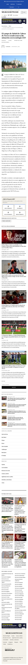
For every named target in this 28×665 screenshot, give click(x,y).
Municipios (4, 452)
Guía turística (5, 434)
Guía (8, 4)
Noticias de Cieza (5, 587)
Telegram (16, 642)
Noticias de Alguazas (19, 593)
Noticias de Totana (5, 597)
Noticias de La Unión (6, 616)
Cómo (3, 483)
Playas (3, 440)
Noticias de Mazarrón (6, 586)
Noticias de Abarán (19, 582)
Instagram (11, 642)
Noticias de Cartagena (6, 577)
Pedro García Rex (6, 221)
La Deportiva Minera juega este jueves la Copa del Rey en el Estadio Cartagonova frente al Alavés (13, 367)
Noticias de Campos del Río (20, 610)
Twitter (4, 644)
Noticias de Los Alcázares (20, 573)
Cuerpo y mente (5, 473)
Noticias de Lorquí (18, 597)
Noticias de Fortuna (19, 592)
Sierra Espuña (5, 446)
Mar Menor (4, 437)
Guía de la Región (6, 636)
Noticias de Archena (6, 614)
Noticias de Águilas (5, 591)
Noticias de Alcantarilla (6, 584)
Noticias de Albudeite (19, 614)
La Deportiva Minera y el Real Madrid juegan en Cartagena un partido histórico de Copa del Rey (13, 337)
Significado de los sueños (7, 476)
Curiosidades (5, 467)
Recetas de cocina (6, 470)
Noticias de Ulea (18, 617)
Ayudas (3, 464)
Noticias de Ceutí (18, 590)
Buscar (19, 4)
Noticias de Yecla (5, 589)
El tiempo (4, 455)
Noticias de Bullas (18, 584)
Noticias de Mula (5, 618)
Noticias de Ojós (18, 619)
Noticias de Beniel (18, 586)
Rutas (3, 443)
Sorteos (13, 4)
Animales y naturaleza (7, 479)
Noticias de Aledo (18, 615)
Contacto (14, 659)
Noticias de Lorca (5, 579)
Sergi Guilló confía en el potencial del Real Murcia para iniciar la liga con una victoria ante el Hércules (14, 277)
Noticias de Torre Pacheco (7, 593)
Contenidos (8, 46)
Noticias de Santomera (19, 575)
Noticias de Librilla (19, 603)
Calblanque (4, 449)
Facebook (5, 642)
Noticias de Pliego (18, 605)
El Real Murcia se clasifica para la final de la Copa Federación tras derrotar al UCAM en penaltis (13, 307)
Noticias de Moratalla (19, 595)
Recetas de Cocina (7, 638)
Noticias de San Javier (6, 595)
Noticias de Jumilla (5, 602)
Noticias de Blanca (18, 601)
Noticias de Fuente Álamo (20, 577)
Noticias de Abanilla (19, 599)
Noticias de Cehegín (6, 619)
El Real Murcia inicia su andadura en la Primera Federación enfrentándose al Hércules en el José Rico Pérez (14, 246)
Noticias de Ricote (18, 612)
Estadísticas (10, 644)
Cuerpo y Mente (19, 636)
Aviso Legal (9, 659)
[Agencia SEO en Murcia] (10, 649)
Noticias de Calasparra (19, 588)
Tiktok (21, 642)
